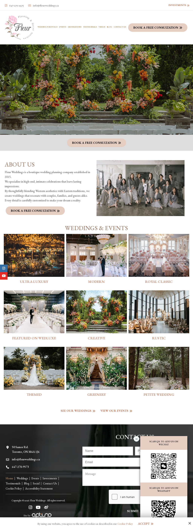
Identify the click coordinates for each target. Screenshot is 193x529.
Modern (96, 281)
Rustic (159, 338)
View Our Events (114, 411)
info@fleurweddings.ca (46, 5)
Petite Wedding (159, 394)
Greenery (96, 394)
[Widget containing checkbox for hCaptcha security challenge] (137, 497)
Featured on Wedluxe (34, 338)
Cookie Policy (125, 523)
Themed (34, 394)
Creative (96, 338)
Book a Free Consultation (155, 28)
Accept (144, 523)
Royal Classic (159, 281)
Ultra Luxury (34, 281)
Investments (177, 5)
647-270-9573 (16, 5)
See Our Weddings (76, 411)
